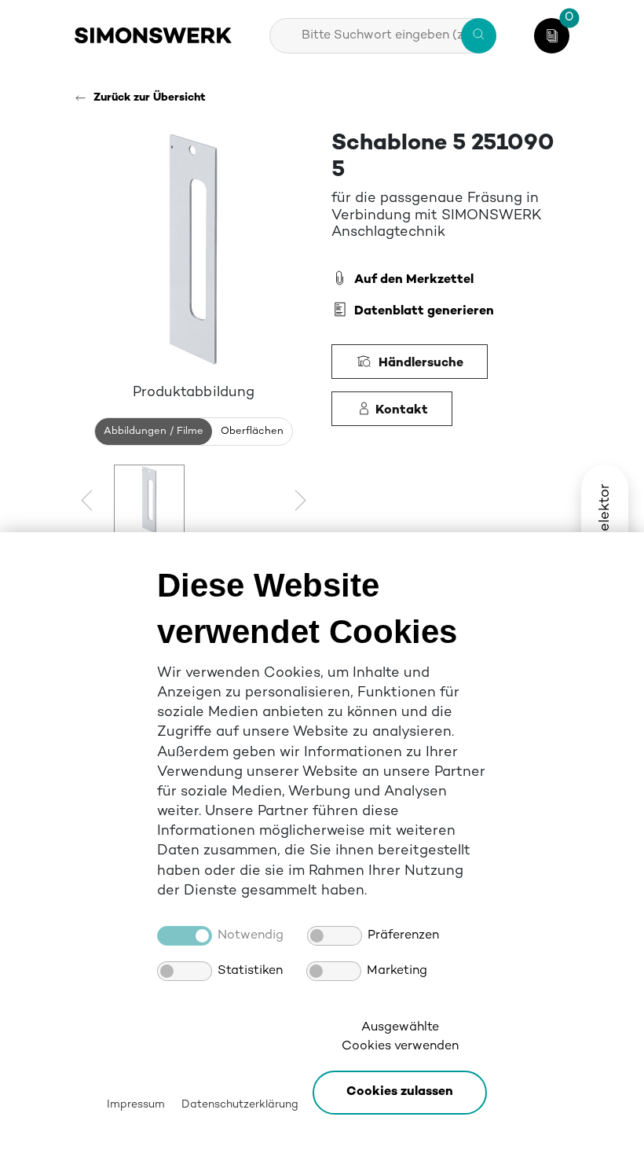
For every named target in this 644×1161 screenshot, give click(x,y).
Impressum (136, 1105)
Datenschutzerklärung (239, 1105)
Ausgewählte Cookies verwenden (400, 1037)
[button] (400, 1093)
